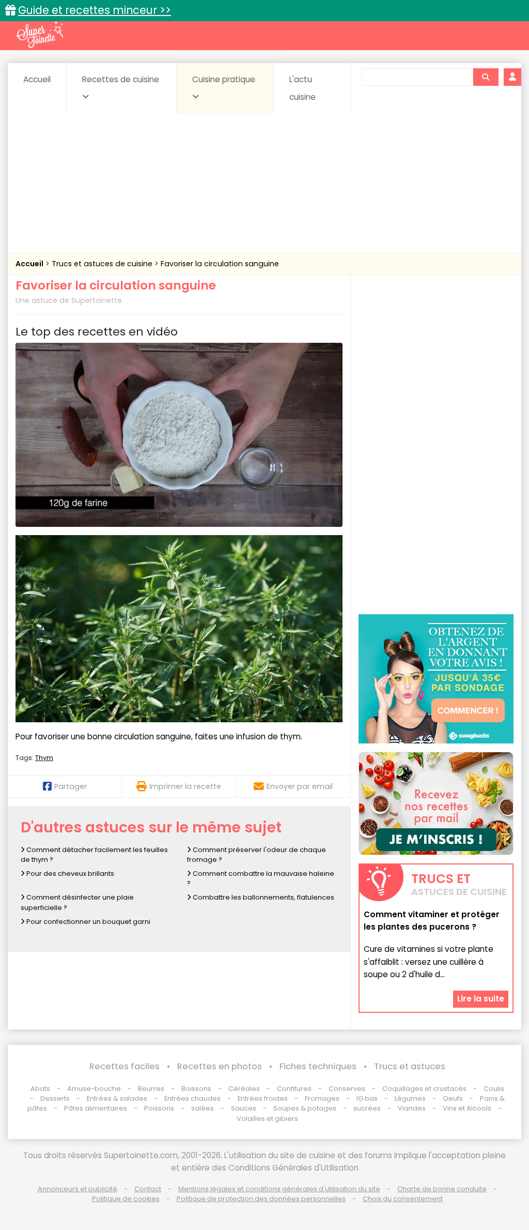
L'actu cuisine (302, 88)
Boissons (196, 1088)
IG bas (367, 1098)
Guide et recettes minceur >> (94, 10)
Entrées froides (263, 1098)
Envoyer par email (300, 786)
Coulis (494, 1088)
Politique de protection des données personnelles (261, 1198)
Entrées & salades (117, 1098)
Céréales (244, 1088)
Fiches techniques (317, 1066)
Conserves (347, 1088)
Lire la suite (480, 998)
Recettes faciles (124, 1066)
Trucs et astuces (409, 1066)
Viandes (412, 1108)
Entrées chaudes (192, 1098)
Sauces (243, 1108)
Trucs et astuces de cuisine (103, 264)
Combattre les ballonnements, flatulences (262, 897)
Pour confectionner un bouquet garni (87, 921)
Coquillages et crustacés (424, 1088)
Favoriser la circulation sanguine (220, 264)
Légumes (410, 1098)
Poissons (159, 1108)
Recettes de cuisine (120, 79)
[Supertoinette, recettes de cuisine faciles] (40, 34)
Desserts (55, 1098)
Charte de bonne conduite (442, 1189)
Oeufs (453, 1098)
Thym (44, 757)
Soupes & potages (304, 1108)
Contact (147, 1189)
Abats (40, 1088)
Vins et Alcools (467, 1108)
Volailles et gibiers (267, 1118)
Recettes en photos (219, 1066)
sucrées (367, 1108)
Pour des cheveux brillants (69, 873)
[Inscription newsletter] (436, 803)
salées (202, 1108)
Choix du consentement (403, 1198)
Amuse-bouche (94, 1088)
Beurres (151, 1088)
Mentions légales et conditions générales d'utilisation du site (279, 1189)
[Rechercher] (486, 77)
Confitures (294, 1088)
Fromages (322, 1098)
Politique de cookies (126, 1198)
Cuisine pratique (223, 79)
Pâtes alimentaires (95, 1108)
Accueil (37, 79)
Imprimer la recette (185, 786)
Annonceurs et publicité (77, 1189)
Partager (70, 786)
